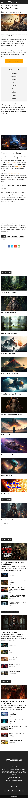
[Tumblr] (15, 791)
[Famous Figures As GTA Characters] (4, 743)
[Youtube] (23, 791)
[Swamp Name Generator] (14, 323)
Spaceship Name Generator (10, 455)
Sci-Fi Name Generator (8, 435)
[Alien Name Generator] (14, 465)
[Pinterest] (12, 791)
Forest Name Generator (9, 292)
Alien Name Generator (8, 475)
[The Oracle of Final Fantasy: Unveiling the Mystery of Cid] (4, 605)
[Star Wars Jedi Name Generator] (14, 405)
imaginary (14, 236)
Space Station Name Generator (11, 394)
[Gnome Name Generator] (4, 654)
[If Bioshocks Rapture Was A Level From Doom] (4, 723)
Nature (22, 236)
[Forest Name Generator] (14, 283)
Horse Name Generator (14, 671)
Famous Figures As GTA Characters (17, 740)
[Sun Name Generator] (14, 485)
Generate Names (14, 61)
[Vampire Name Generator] (14, 622)
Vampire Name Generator (9, 632)
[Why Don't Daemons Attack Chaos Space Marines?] (14, 551)
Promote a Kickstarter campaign (14, 780)
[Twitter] (19, 791)
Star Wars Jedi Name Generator (11, 414)
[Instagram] (8, 791)
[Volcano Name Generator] (14, 364)
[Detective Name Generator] (14, 510)
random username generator (15, 173)
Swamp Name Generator (9, 333)
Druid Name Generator (8, 313)
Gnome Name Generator (15, 650)
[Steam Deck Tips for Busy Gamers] (4, 577)
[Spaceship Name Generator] (14, 445)
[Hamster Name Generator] (4, 661)
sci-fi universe (18, 166)
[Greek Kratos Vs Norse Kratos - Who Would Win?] (4, 584)
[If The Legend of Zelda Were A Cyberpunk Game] (4, 716)
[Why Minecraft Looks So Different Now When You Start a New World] (4, 598)
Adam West (4, 11)
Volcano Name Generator (9, 374)
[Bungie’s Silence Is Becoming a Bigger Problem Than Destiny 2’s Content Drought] (4, 591)
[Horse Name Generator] (4, 674)
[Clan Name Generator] (4, 647)
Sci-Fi (3, 239)
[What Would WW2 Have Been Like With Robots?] (4, 729)
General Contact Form (14, 777)
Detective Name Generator (10, 520)
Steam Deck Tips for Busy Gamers (17, 574)
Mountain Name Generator (10, 353)
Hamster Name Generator (15, 657)
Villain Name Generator (14, 664)
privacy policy (11, 771)
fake (8, 236)
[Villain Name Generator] (4, 667)
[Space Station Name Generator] (14, 384)
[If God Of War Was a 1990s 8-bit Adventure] (4, 736)
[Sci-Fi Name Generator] (14, 425)
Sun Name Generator (8, 494)
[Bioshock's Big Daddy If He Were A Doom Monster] (14, 692)
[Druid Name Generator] (14, 303)
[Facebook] (5, 791)
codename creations (11, 162)
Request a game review (14, 779)
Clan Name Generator (14, 644)
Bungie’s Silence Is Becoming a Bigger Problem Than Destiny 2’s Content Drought (18, 589)
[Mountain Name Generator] (14, 344)
